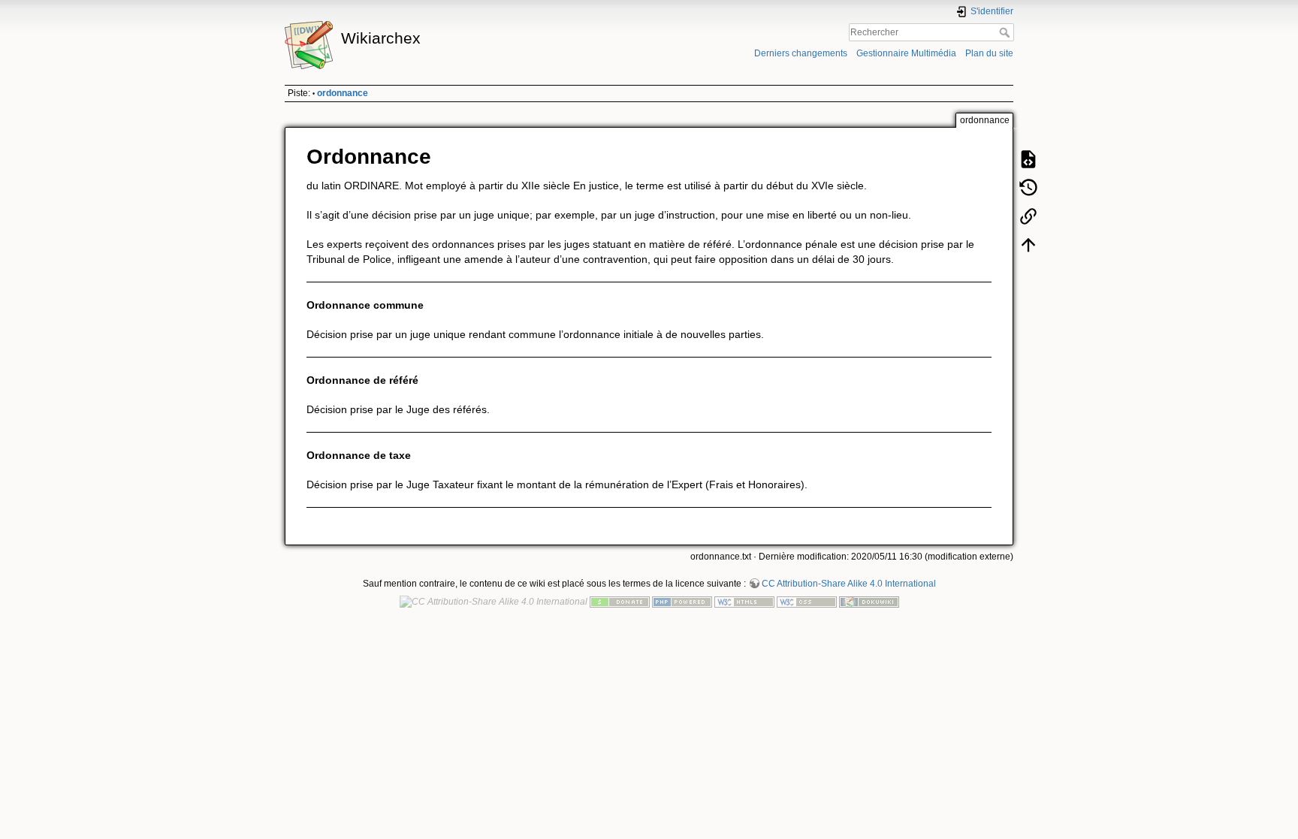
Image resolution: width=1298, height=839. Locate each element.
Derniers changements (800, 53)
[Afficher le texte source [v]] (1028, 159)
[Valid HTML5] (744, 601)
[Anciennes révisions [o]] (1028, 188)
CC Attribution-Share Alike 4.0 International (849, 583)
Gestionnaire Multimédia (906, 53)
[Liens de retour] (1028, 216)
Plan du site (989, 53)
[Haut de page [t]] (1028, 245)
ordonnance (342, 93)
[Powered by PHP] (682, 601)
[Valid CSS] (807, 601)
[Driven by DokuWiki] (869, 601)
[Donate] (620, 601)
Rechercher (1006, 32)
